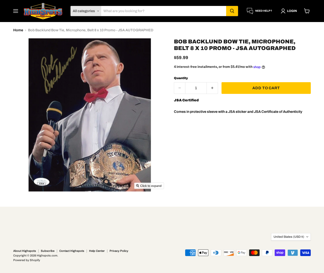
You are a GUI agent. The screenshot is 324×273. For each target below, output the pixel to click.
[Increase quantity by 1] (212, 88)
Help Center (97, 251)
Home (18, 30)
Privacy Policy (119, 251)
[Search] (232, 11)
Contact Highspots (71, 251)
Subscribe (47, 251)
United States (289, 236)
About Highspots (24, 251)
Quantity (181, 78)
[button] (290, 11)
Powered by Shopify (26, 260)
